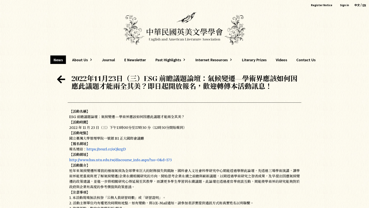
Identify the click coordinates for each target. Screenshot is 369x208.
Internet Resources (210, 60)
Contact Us (306, 59)
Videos (281, 59)
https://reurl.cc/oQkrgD (106, 149)
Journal (108, 59)
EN (364, 5)
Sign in (344, 5)
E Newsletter (135, 59)
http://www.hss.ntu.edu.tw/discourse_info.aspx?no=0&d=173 (120, 160)
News (58, 59)
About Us (78, 60)
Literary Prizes (254, 59)
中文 (357, 5)
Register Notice (321, 5)
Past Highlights (168, 60)
